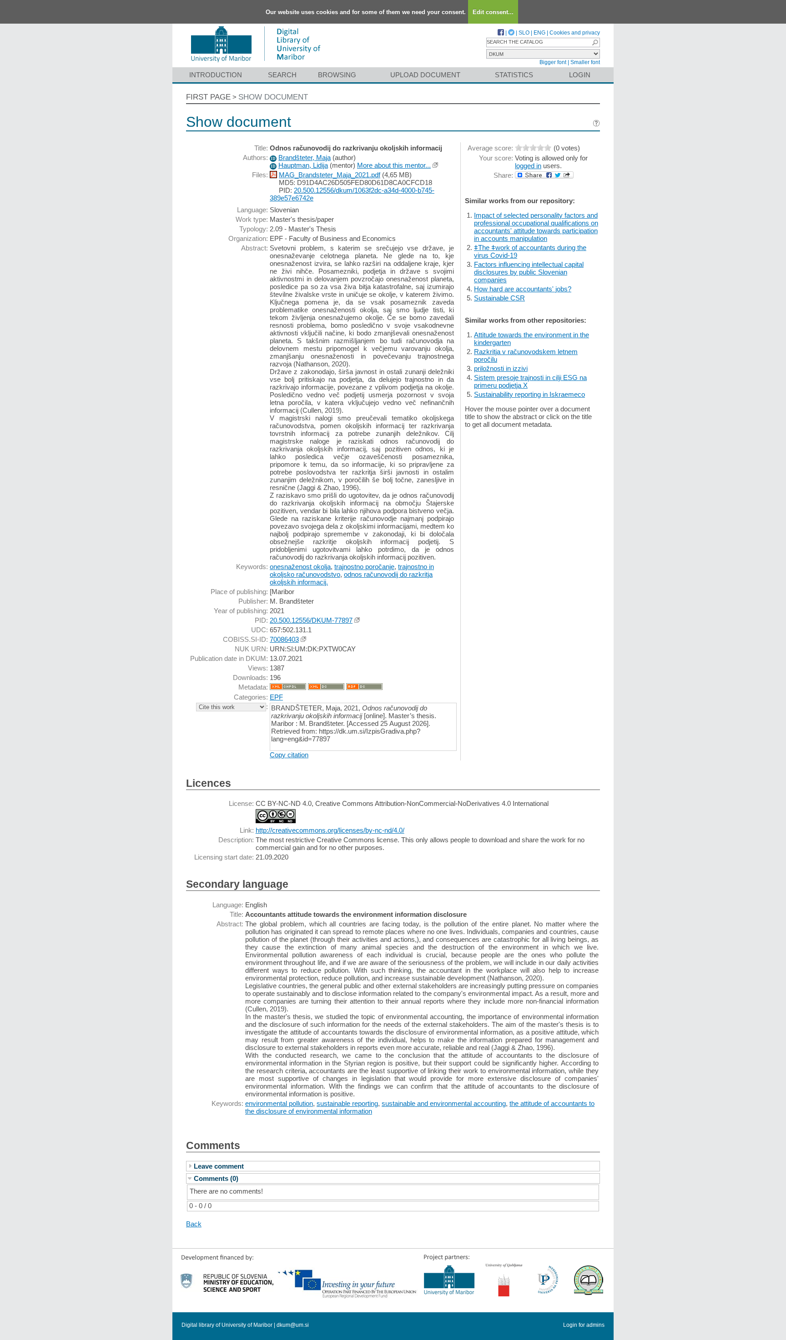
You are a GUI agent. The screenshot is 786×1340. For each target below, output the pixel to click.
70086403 (284, 639)
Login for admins (584, 1325)
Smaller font (585, 62)
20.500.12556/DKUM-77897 (311, 620)
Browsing (337, 75)
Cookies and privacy (574, 33)
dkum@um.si (293, 1325)
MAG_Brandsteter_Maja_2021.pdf (329, 175)
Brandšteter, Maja (304, 157)
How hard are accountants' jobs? (522, 289)
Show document (273, 97)
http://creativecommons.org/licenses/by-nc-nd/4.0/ (330, 830)
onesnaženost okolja (300, 566)
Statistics (514, 75)
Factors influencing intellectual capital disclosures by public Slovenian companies (529, 272)
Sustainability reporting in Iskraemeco (529, 394)
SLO (524, 33)
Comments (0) (216, 1178)
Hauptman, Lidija (303, 165)
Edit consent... (493, 12)
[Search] (595, 42)
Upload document (425, 75)
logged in (528, 166)
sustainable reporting (347, 1103)
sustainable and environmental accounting (444, 1103)
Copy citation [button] (289, 755)
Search (282, 75)
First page (208, 97)
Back (194, 1224)
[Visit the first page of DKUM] (255, 63)
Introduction (215, 75)
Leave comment (219, 1166)
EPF (276, 697)
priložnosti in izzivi (501, 368)
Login (579, 75)
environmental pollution (279, 1103)
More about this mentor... (394, 165)
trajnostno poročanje (364, 566)
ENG (539, 33)
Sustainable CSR (499, 298)
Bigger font (552, 62)
